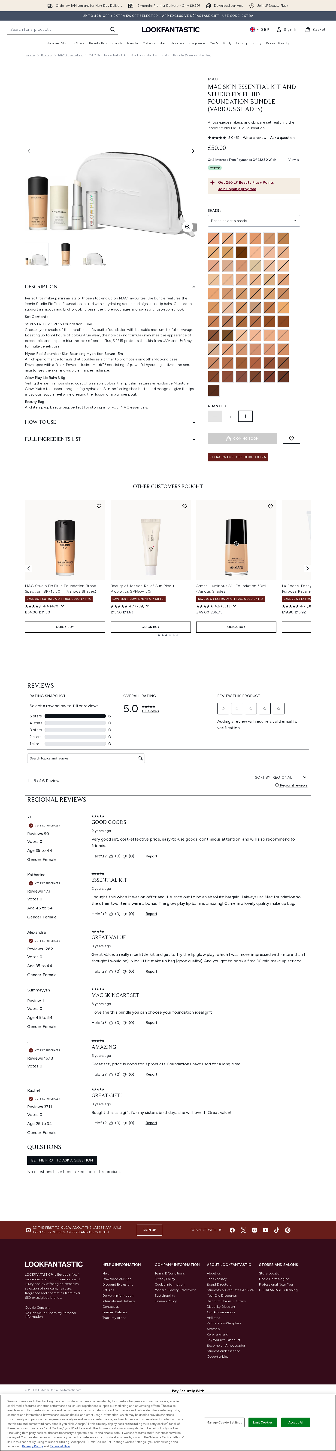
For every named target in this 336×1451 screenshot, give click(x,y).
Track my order (114, 1318)
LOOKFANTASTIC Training (278, 1290)
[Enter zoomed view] (187, 226)
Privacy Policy (165, 1279)
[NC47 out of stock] (255, 321)
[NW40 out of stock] (214, 363)
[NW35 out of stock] (283, 349)
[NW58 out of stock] (283, 377)
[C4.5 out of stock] (242, 238)
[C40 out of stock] (214, 252)
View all (294, 160)
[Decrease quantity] (215, 416)
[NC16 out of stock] (242, 280)
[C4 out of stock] (228, 238)
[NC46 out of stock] (242, 321)
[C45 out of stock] (228, 252)
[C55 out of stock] (242, 252)
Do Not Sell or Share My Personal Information (50, 1315)
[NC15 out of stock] (228, 280)
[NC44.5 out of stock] (283, 308)
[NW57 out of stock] (269, 377)
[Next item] (307, 568)
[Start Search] (112, 29)
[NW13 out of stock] (255, 335)
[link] (287, 29)
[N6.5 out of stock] (242, 266)
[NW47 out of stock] (283, 363)
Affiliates (213, 1318)
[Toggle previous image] (28, 151)
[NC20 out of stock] (283, 280)
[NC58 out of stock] (214, 335)
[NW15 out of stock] (269, 335)
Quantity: (218, 406)
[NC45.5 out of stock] (228, 321)
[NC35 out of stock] (255, 294)
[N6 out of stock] (228, 266)
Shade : (214, 211)
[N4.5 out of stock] (269, 252)
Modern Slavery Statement (175, 1290)
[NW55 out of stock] (255, 377)
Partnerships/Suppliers (224, 1323)
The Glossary (217, 1279)
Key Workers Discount (224, 1340)
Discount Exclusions (118, 1284)
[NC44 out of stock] (269, 308)
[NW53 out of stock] (242, 377)
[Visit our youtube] (265, 1230)
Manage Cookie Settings (224, 1422)
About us (214, 1273)
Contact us (111, 1307)
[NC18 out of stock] (269, 280)
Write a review (254, 137)
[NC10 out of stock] (269, 266)
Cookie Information (170, 1284)
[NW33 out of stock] (269, 349)
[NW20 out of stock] (214, 349)
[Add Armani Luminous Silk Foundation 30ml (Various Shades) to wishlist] (270, 506)
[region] (168, 1422)
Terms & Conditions (170, 1273)
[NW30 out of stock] (255, 349)
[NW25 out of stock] (242, 349)
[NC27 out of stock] (228, 294)
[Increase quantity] (245, 416)
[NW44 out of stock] (242, 363)
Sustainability (165, 1296)
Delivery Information (118, 1296)
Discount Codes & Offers (226, 1301)
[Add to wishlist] (291, 438)
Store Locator (270, 1273)
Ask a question (282, 137)
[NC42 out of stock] (242, 308)
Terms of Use (60, 1446)
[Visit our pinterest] (287, 1230)
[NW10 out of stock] (242, 335)
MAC (213, 79)
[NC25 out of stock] (214, 294)
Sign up (149, 1230)
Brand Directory (219, 1284)
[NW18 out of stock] (283, 335)
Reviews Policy (166, 1301)
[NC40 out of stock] (214, 308)
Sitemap (213, 1329)
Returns (108, 1290)
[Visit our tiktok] (276, 1230)
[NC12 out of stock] (283, 266)
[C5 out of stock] (255, 238)
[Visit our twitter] (243, 1230)
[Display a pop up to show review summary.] (62, 606)
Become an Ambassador (226, 1345)
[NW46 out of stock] (269, 363)
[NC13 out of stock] (214, 280)
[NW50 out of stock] (228, 377)
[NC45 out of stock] (214, 321)
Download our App (117, 1279)
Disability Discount (221, 1307)
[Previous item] (28, 568)
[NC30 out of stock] (242, 294)
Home (30, 55)
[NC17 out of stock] (255, 280)
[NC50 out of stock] (269, 321)
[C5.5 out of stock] (269, 238)
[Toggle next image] (193, 151)
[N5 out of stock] (214, 266)
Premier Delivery (115, 1312)
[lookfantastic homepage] (171, 29)
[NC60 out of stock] (228, 335)
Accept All (295, 1422)
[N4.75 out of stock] (283, 252)
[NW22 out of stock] (228, 349)
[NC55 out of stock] (283, 321)
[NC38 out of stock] (283, 294)
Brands (46, 55)
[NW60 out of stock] (214, 391)
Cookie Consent (37, 1308)
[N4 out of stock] (255, 252)
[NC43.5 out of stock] (255, 308)
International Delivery (119, 1301)
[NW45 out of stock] (255, 363)
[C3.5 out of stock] (214, 238)
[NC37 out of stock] (269, 294)
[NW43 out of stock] (228, 363)
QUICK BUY (65, 627)
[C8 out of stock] (283, 238)
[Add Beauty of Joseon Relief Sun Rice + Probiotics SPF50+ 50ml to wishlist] (184, 506)
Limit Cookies (263, 1422)
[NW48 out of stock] (214, 377)
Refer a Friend (217, 1334)
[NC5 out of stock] (255, 266)
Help (106, 1273)
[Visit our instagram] (254, 1230)
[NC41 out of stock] (228, 308)
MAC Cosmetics (70, 55)
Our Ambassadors (221, 1312)
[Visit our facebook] (232, 1230)
